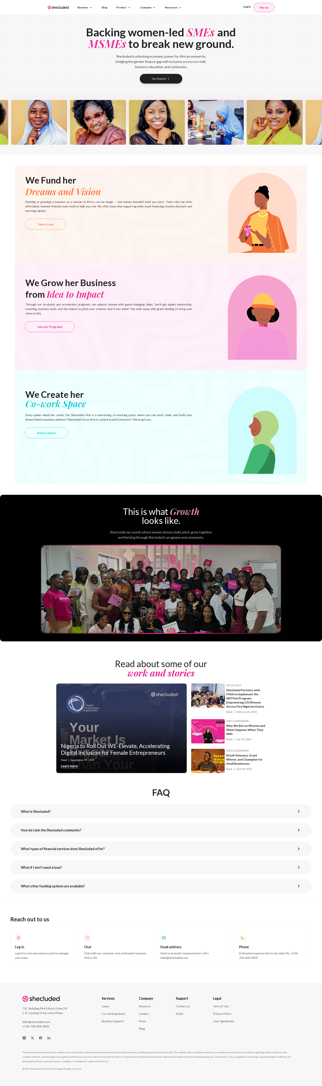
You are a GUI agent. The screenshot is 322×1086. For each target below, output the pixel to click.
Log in (247, 6)
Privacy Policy (222, 1013)
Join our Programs (50, 326)
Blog (104, 7)
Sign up (264, 7)
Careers (144, 1013)
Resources (171, 7)
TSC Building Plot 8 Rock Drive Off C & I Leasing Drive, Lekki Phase (44, 1011)
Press (142, 1021)
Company (145, 7)
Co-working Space (113, 1013)
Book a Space (46, 433)
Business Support (113, 1021)
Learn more (69, 766)
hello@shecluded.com (36, 1022)
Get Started (159, 78)
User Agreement (223, 1021)
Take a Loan (45, 224)
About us (144, 1006)
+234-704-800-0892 (35, 1026)
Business (83, 7)
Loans (105, 1006)
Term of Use (221, 1006)
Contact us (183, 1006)
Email (179, 1013)
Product (121, 7)
